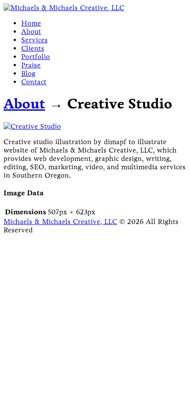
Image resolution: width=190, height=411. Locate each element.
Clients (32, 48)
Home (31, 23)
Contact (33, 82)
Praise (31, 65)
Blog (28, 73)
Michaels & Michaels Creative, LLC (60, 221)
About (31, 31)
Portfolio (35, 56)
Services (34, 40)
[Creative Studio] (32, 126)
